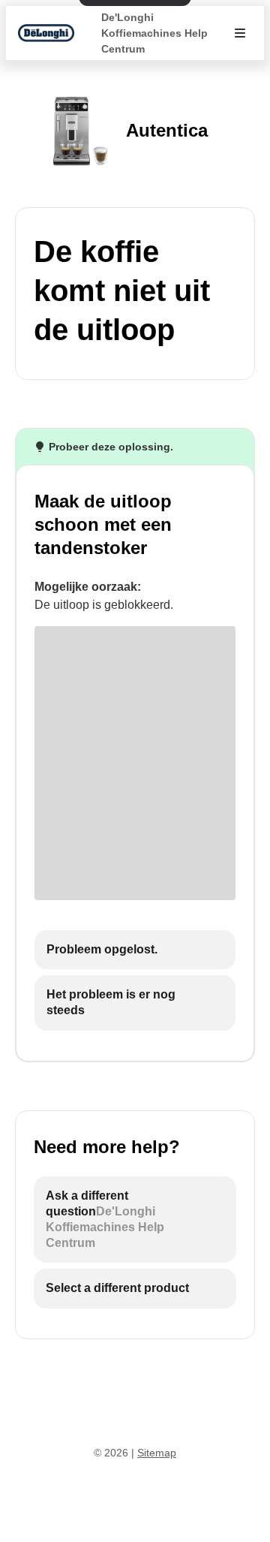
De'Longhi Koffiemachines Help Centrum (154, 33)
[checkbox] (135, 950)
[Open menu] (240, 33)
